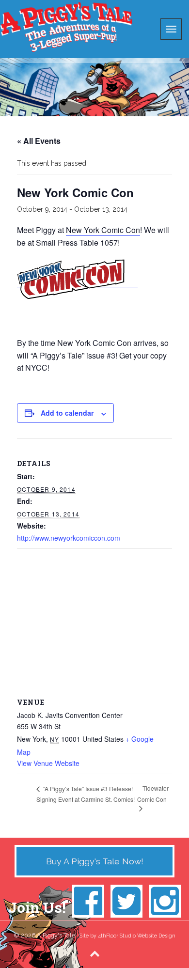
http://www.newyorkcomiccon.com (68, 538)
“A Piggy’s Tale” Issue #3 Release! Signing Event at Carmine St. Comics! (85, 793)
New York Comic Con (103, 229)
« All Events (39, 140)
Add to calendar (67, 413)
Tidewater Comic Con (153, 793)
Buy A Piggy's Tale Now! (94, 861)
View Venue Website (48, 763)
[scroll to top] (95, 953)
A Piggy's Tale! (66, 26)
